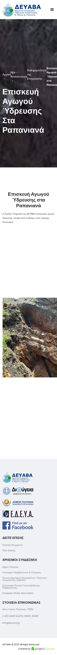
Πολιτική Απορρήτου (12, 545)
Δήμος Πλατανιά (10, 567)
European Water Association (18, 593)
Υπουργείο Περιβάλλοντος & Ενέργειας (21, 572)
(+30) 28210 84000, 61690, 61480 (20, 616)
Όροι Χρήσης (9, 550)
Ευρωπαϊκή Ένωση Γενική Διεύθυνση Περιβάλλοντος (21, 586)
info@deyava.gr (11, 623)
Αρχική (6, 74)
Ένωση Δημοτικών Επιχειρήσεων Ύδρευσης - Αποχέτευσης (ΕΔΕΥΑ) (25, 579)
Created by (24, 648)
